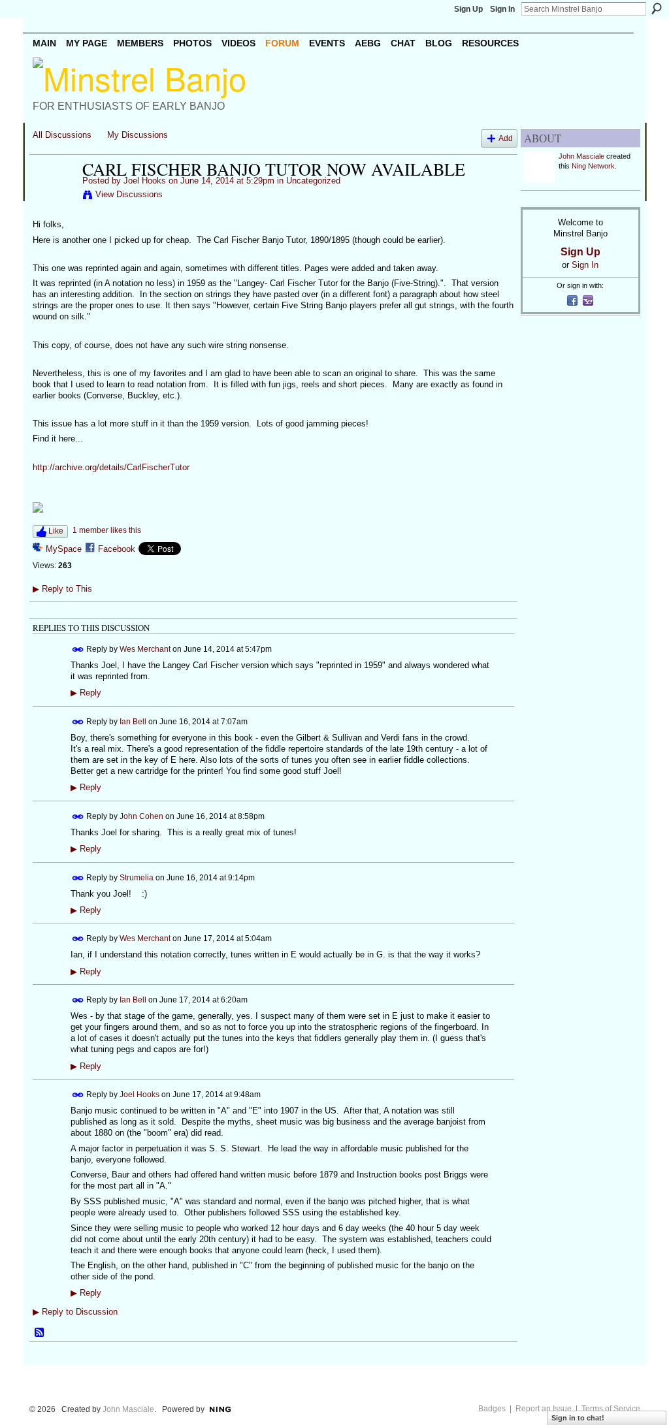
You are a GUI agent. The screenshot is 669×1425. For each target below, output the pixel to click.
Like (55, 531)
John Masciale (581, 156)
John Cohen (141, 815)
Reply (86, 692)
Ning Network (593, 166)
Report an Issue (543, 1408)
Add (505, 138)
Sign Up (468, 9)
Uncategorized (313, 180)
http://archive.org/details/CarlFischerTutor (111, 467)
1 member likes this (107, 530)
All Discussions (62, 135)
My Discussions (137, 135)
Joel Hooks (144, 180)
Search (656, 8)
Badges (492, 1408)
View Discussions (129, 194)
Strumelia (137, 877)
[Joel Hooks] (53, 196)
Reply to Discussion (75, 1312)
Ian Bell (133, 721)
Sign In (502, 9)
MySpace (64, 549)
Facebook (116, 549)
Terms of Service (610, 1408)
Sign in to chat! (577, 1418)
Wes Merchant (145, 649)
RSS (40, 1333)
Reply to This (62, 589)
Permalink (78, 649)
